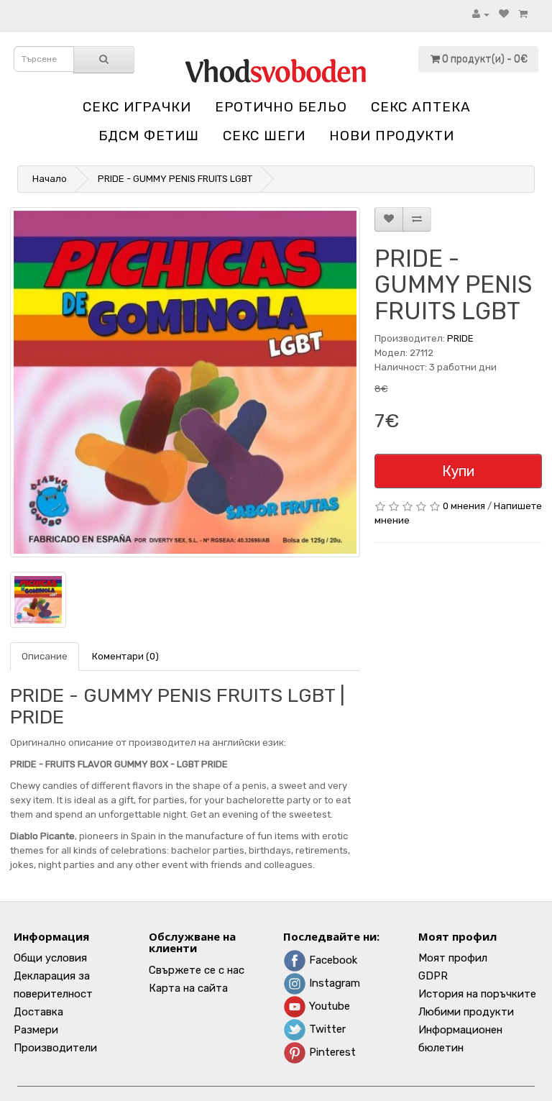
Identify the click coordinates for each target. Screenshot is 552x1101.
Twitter (326, 1029)
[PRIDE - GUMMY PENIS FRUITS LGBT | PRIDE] (185, 382)
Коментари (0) (125, 656)
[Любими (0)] (504, 14)
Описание (45, 656)
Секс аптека (421, 107)
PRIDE (460, 338)
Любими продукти (466, 1011)
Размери (36, 1029)
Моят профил (452, 957)
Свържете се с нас (196, 970)
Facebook (331, 960)
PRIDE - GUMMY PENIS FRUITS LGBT (175, 178)
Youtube (328, 1006)
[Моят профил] (480, 14)
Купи (458, 471)
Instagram (333, 983)
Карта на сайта (188, 988)
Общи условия (50, 957)
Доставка (38, 1011)
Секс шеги (264, 135)
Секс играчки (137, 107)
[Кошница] (523, 14)
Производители (55, 1047)
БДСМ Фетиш (148, 135)
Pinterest (331, 1052)
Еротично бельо (281, 107)
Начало (49, 178)
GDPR (433, 975)
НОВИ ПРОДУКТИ (391, 135)
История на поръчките (477, 993)
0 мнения (464, 506)
